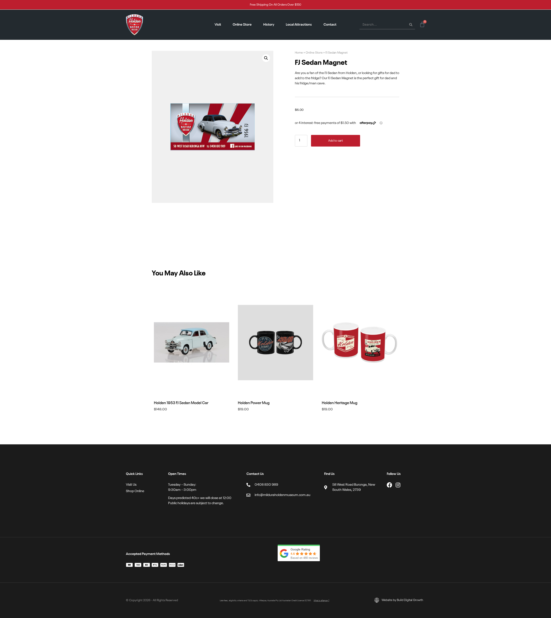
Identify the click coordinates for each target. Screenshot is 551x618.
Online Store (242, 24)
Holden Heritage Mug (339, 403)
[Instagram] (398, 485)
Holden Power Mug (253, 403)
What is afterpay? (321, 600)
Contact (329, 24)
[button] (266, 58)
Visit (218, 24)
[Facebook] (389, 485)
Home (299, 52)
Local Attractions (299, 24)
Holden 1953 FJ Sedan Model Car (181, 403)
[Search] (410, 24)
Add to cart (335, 140)
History (268, 24)
